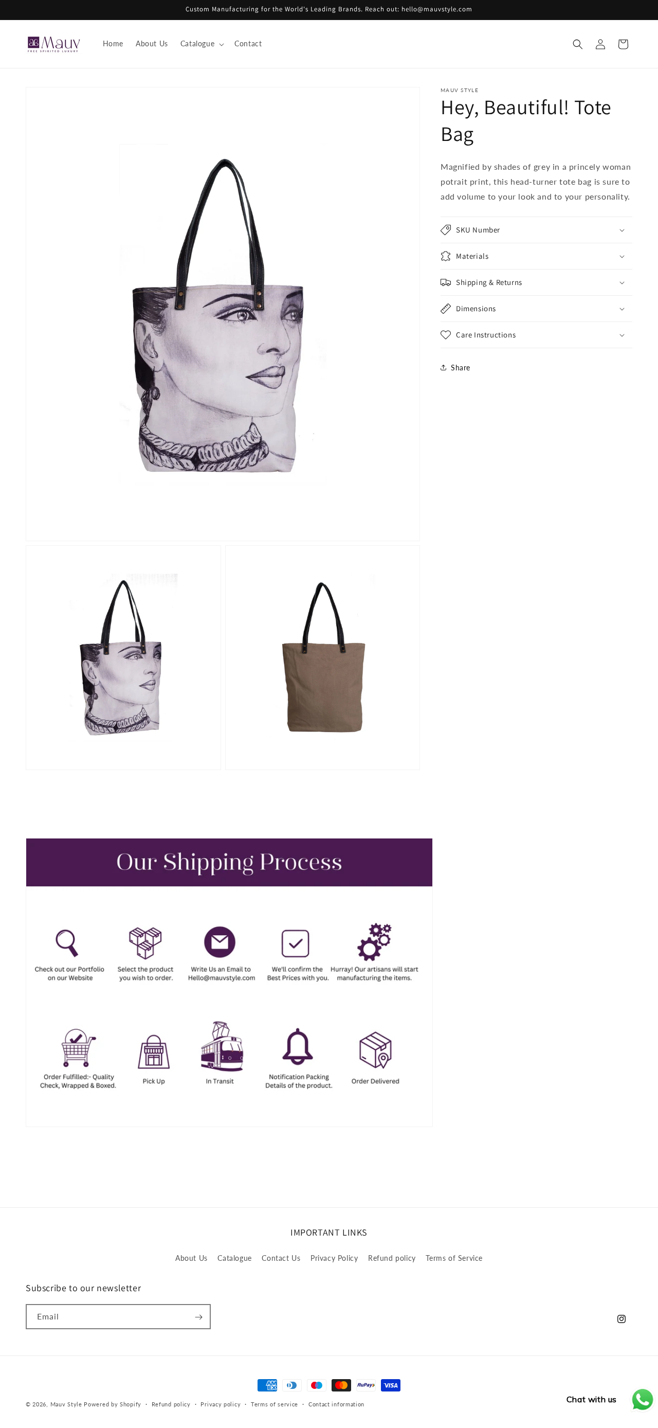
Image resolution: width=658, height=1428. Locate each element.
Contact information (336, 1404)
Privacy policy (220, 1404)
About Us (191, 1257)
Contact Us (281, 1257)
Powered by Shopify (112, 1404)
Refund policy (392, 1257)
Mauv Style (66, 1404)
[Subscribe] (198, 1317)
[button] (201, 44)
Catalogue (234, 1257)
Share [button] (460, 367)
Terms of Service (454, 1257)
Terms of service (274, 1404)
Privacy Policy (334, 1257)
